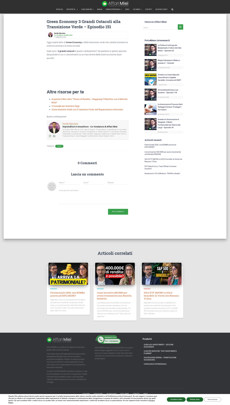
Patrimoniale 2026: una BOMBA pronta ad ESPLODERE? (67, 294)
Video (127, 9)
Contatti (148, 9)
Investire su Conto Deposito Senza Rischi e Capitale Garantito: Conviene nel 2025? (169, 77)
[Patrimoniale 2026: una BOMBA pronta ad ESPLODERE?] (68, 274)
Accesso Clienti (161, 9)
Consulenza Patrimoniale (155, 364)
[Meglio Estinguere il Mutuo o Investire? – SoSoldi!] (151, 65)
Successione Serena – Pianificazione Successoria (160, 359)
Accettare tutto (176, 399)
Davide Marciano (70, 123)
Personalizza (213, 399)
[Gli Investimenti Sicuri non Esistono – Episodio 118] (151, 94)
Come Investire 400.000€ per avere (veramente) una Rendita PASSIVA (114, 295)
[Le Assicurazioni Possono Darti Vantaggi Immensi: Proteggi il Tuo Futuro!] (151, 109)
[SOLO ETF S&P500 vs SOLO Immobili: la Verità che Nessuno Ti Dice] (161, 274)
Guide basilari (86, 9)
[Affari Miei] (115, 3)
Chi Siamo (136, 9)
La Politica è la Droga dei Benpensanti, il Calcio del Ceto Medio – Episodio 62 (169, 48)
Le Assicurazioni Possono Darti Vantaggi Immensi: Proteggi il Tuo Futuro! (170, 107)
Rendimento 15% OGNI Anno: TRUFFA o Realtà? (162, 173)
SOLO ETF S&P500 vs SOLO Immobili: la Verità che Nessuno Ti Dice (161, 295)
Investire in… (71, 9)
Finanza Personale (113, 9)
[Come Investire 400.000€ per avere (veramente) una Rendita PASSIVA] (115, 274)
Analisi (99, 9)
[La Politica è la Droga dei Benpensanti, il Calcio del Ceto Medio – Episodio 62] (151, 50)
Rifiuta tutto (195, 399)
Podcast (59, 146)
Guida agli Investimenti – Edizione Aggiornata (158, 346)
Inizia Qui (59, 9)
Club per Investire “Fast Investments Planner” (160, 352)
